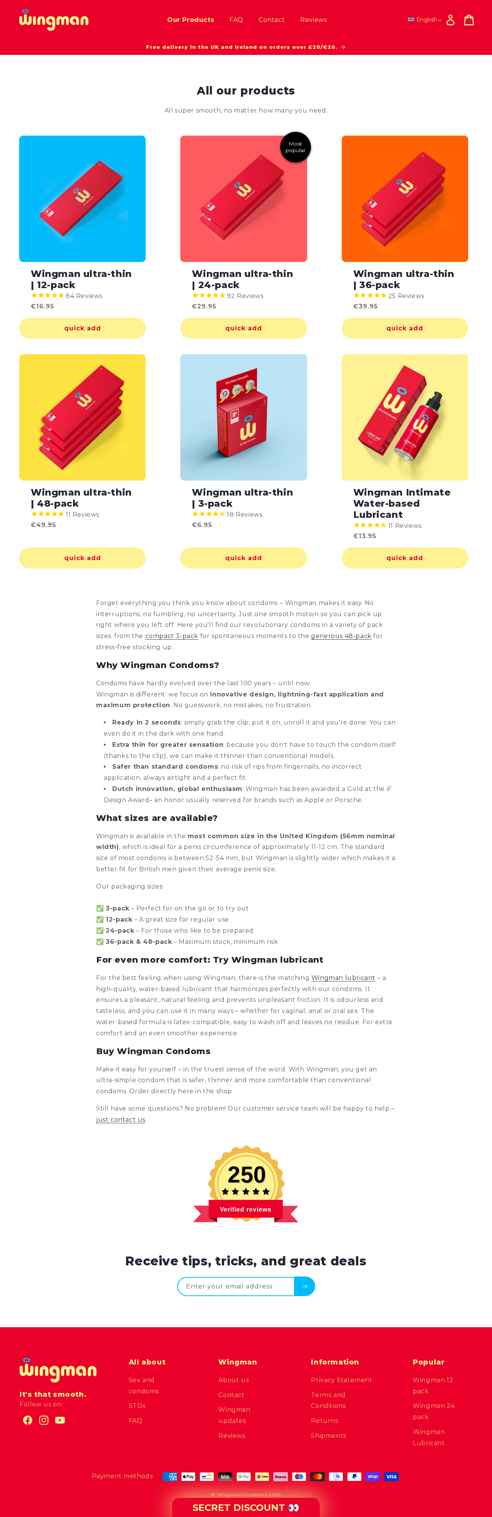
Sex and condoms (144, 1385)
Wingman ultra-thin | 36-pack (403, 279)
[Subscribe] (304, 1286)
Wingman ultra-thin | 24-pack (242, 279)
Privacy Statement (341, 1380)
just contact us (120, 1119)
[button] (469, 20)
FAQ (136, 1420)
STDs (137, 1405)
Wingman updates (234, 1415)
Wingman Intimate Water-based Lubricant (402, 503)
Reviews (231, 1435)
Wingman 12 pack (433, 1385)
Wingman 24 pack (434, 1411)
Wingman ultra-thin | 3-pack (242, 498)
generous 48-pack (341, 636)
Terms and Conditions (328, 1400)
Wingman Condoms (242, 1494)
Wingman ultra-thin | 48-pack (81, 498)
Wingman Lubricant (429, 1437)
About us (233, 1380)
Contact (231, 1395)
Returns (324, 1420)
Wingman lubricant (343, 977)
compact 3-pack (171, 636)
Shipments (328, 1435)
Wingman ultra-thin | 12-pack (81, 279)
